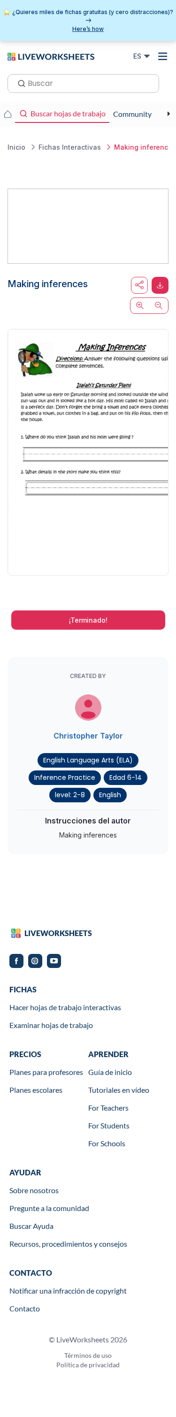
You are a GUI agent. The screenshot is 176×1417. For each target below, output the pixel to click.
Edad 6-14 (125, 777)
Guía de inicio (110, 1071)
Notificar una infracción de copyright (68, 1290)
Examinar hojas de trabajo (51, 1025)
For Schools (106, 1143)
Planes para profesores (46, 1071)
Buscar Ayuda (31, 1225)
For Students (109, 1125)
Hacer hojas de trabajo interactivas (65, 1007)
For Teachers (108, 1107)
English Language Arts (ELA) (88, 760)
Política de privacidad (88, 1365)
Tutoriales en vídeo (118, 1089)
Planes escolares (35, 1089)
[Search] (19, 82)
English (110, 795)
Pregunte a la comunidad (49, 1208)
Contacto (24, 1308)
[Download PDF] (160, 285)
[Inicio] (51, 56)
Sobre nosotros (34, 1190)
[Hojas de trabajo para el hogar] (7, 114)
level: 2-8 (70, 795)
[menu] (162, 56)
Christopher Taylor (88, 735)
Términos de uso (88, 1355)
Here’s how (88, 28)
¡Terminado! (88, 620)
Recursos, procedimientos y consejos (68, 1243)
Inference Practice (64, 777)
